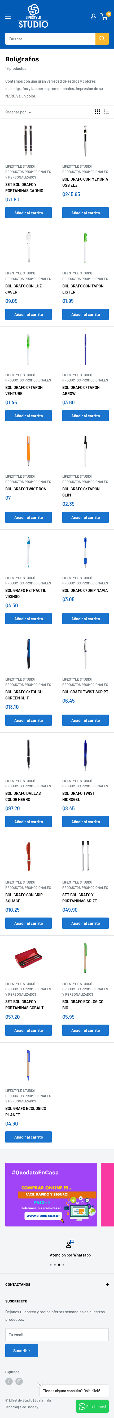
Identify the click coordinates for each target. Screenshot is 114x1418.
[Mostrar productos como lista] (106, 111)
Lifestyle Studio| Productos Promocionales (85, 169)
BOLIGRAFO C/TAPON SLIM (81, 491)
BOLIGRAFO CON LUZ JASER (23, 288)
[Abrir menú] (8, 17)
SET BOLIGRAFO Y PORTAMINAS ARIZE (79, 897)
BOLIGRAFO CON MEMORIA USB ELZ (85, 182)
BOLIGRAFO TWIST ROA (25, 488)
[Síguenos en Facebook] (9, 1381)
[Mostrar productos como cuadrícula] (97, 111)
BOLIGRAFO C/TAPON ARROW (81, 390)
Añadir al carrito (28, 212)
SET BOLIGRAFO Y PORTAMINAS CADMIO (24, 187)
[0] (104, 16)
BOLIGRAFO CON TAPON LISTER (83, 288)
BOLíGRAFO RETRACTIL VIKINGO (25, 593)
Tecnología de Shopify (21, 1407)
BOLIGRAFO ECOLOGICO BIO (82, 1004)
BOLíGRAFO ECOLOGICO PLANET (25, 1111)
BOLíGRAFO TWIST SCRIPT (85, 691)
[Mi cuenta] (93, 16)
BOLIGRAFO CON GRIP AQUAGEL (24, 897)
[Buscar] (102, 39)
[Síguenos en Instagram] (19, 1381)
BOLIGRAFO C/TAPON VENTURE (24, 390)
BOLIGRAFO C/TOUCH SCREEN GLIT (24, 694)
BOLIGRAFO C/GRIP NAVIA (85, 590)
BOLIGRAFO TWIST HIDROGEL (78, 796)
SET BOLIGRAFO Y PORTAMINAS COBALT (24, 1004)
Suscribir (21, 1350)
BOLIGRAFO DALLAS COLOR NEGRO (23, 796)
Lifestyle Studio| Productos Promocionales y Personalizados (28, 171)
